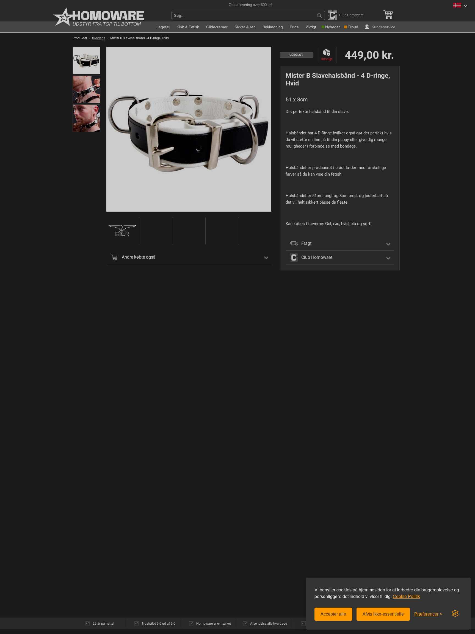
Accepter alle (333, 614)
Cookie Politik (406, 596)
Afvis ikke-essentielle (383, 614)
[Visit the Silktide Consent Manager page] (455, 613)
